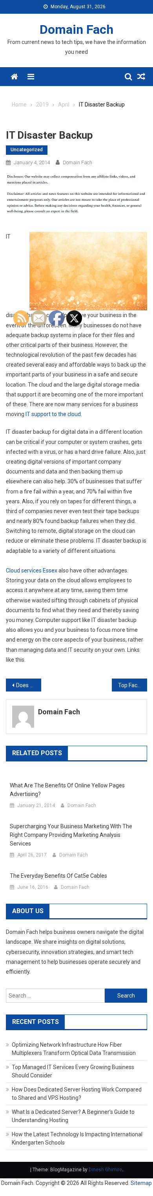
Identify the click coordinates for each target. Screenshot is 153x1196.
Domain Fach (76, 29)
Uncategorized (27, 149)
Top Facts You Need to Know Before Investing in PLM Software (132, 685)
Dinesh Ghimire (105, 1169)
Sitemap (141, 1183)
